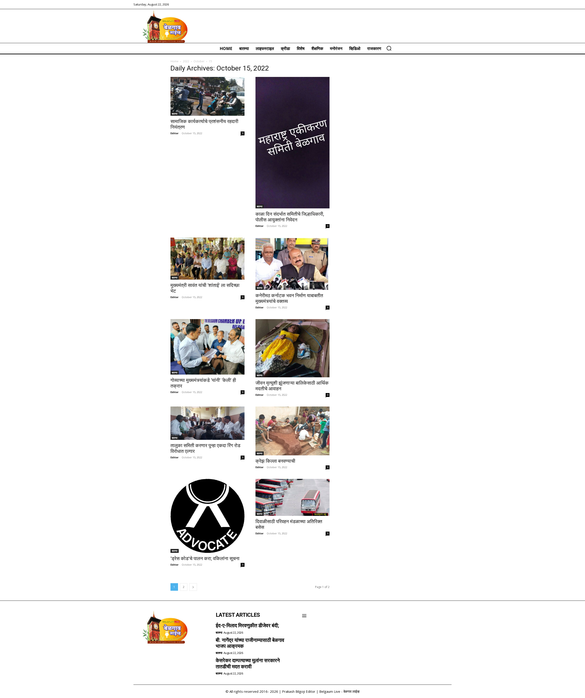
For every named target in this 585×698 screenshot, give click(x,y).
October (199, 61)
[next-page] (193, 587)
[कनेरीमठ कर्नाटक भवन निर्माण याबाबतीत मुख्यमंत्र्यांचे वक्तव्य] (292, 264)
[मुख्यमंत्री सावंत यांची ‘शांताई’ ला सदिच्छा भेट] (207, 259)
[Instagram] (151, 656)
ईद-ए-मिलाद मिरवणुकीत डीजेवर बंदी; (247, 625)
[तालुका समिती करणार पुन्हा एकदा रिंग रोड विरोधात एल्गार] (207, 423)
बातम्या (174, 113)
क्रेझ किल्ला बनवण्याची (275, 461)
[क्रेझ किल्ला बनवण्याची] (292, 431)
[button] (388, 48)
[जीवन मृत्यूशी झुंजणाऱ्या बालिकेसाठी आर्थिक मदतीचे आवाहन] (292, 348)
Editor (174, 133)
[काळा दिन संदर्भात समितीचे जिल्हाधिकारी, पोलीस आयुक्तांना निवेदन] (292, 142)
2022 (186, 61)
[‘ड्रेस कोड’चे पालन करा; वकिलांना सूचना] (207, 516)
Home (174, 61)
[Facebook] (138, 656)
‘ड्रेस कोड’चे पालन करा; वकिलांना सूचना (204, 558)
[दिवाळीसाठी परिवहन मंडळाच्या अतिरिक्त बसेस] (292, 497)
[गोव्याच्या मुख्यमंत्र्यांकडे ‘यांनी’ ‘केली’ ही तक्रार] (207, 347)
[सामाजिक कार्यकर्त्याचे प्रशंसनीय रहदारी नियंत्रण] (207, 96)
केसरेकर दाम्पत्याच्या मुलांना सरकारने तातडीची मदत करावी (248, 663)
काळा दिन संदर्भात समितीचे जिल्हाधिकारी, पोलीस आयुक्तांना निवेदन (289, 217)
